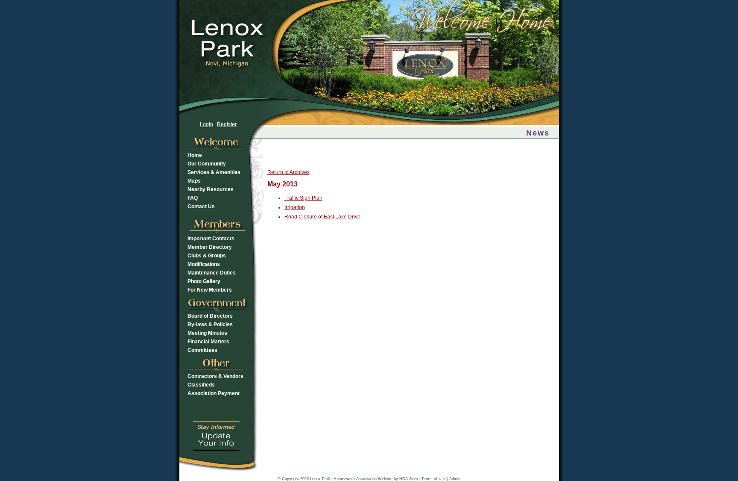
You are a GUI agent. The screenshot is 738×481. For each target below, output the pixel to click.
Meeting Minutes (207, 333)
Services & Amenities (213, 172)
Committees (202, 350)
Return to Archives (288, 172)
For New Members (209, 290)
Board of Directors (210, 316)
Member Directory (209, 247)
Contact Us (201, 207)
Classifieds (201, 385)
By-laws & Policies (210, 325)
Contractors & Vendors (215, 376)
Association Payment (213, 393)
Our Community (206, 164)
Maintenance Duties (211, 273)
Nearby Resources (210, 189)
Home (194, 155)
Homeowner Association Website (363, 479)
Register (227, 124)
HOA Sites (408, 479)
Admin (454, 479)
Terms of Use (434, 479)
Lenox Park (320, 479)
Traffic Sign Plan (303, 198)
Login (206, 124)
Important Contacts (210, 239)
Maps (194, 181)
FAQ (192, 198)
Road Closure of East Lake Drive (322, 217)
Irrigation (294, 207)
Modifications (203, 264)
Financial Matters (208, 342)
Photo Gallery (203, 281)
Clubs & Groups (206, 256)
